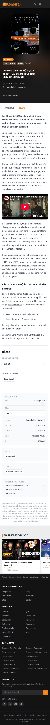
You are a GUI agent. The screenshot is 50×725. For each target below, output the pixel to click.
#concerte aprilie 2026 (14, 471)
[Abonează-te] (45, 692)
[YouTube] (15, 704)
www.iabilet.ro (15, 304)
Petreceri (6, 624)
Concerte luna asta (9, 673)
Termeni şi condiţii (9, 715)
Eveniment (9, 108)
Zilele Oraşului (8, 628)
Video (28, 632)
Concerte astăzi (8, 664)
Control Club (11, 87)
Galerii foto (30, 616)
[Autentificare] (40, 4)
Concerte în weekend (10, 669)
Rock (28, 64)
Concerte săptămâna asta (36, 669)
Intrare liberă (7, 632)
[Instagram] (10, 704)
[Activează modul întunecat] (35, 4)
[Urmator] (47, 556)
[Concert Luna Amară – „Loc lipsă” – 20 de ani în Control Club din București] (25, 34)
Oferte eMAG (7, 656)
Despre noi (6, 592)
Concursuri (6, 620)
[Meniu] (45, 4)
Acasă (4, 577)
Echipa (28, 592)
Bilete (20, 63)
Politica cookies (22, 715)
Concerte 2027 (32, 660)
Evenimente (31, 628)
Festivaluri (30, 624)
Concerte (5, 612)
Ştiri (27, 612)
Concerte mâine (32, 664)
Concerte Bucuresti (34, 648)
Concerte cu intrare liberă (36, 652)
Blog (4, 600)
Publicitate (6, 596)
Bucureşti (22, 87)
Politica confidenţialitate (38, 715)
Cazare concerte (8, 652)
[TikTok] (21, 704)
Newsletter (30, 596)
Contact (29, 600)
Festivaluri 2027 (32, 656)
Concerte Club (9, 63)
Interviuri (30, 620)
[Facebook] (4, 704)
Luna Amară (13, 95)
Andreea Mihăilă (38, 436)
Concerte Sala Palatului (11, 648)
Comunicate (7, 636)
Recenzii (5, 616)
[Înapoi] (4, 12)
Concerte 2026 (8, 660)
